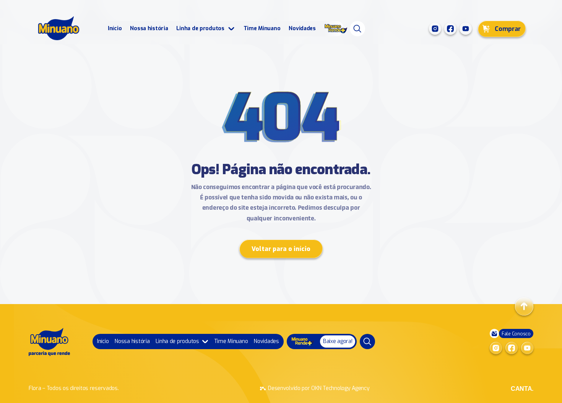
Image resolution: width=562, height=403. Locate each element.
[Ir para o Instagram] (435, 29)
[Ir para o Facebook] (450, 29)
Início (115, 28)
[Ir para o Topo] (524, 306)
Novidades (302, 28)
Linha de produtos (200, 28)
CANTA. (522, 388)
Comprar (508, 29)
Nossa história (149, 28)
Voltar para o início (281, 249)
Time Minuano (262, 28)
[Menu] (357, 28)
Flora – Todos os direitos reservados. (74, 388)
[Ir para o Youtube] (466, 29)
